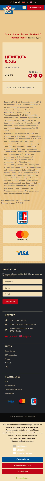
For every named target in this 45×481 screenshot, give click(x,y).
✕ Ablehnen (22, 472)
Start (8, 34)
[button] (24, 7)
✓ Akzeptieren (22, 459)
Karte (16, 34)
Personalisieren (22, 478)
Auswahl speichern (22, 465)
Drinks (24, 34)
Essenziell (21, 446)
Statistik (20, 450)
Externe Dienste (24, 453)
